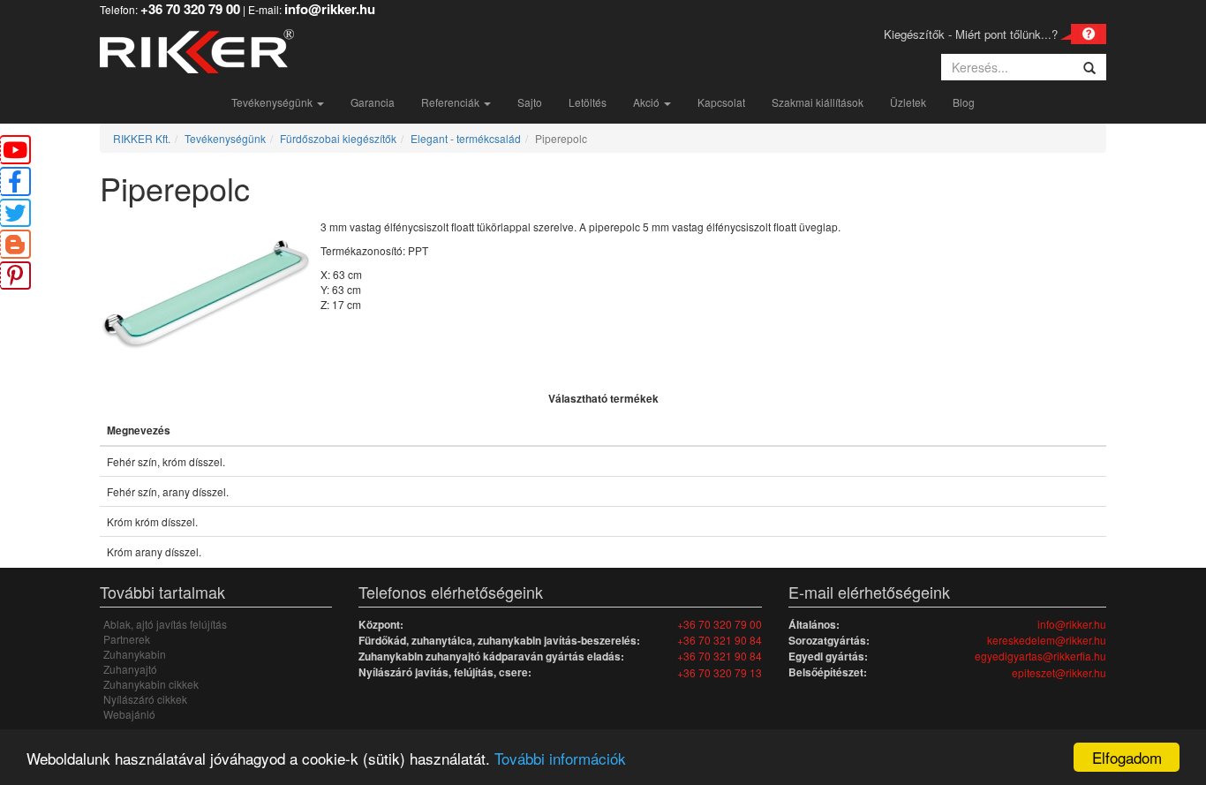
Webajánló (129, 713)
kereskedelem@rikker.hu (1046, 639)
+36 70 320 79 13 (719, 672)
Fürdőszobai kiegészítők (338, 138)
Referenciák (451, 101)
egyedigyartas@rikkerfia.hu (1040, 655)
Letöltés (588, 101)
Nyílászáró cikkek (145, 698)
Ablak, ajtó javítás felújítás (165, 623)
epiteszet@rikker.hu (1059, 672)
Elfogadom (1127, 757)
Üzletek (908, 101)
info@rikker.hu (1071, 623)
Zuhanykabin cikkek (151, 683)
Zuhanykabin (134, 653)
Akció (647, 101)
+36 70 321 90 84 (719, 639)
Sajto (529, 101)
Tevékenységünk (273, 101)
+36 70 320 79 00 (719, 623)
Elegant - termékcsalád (466, 138)
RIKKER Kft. (141, 138)
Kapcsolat (721, 101)
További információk (560, 758)
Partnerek (126, 638)
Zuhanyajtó (130, 668)
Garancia (372, 101)
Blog (964, 101)
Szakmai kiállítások (817, 101)
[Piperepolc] (210, 300)
